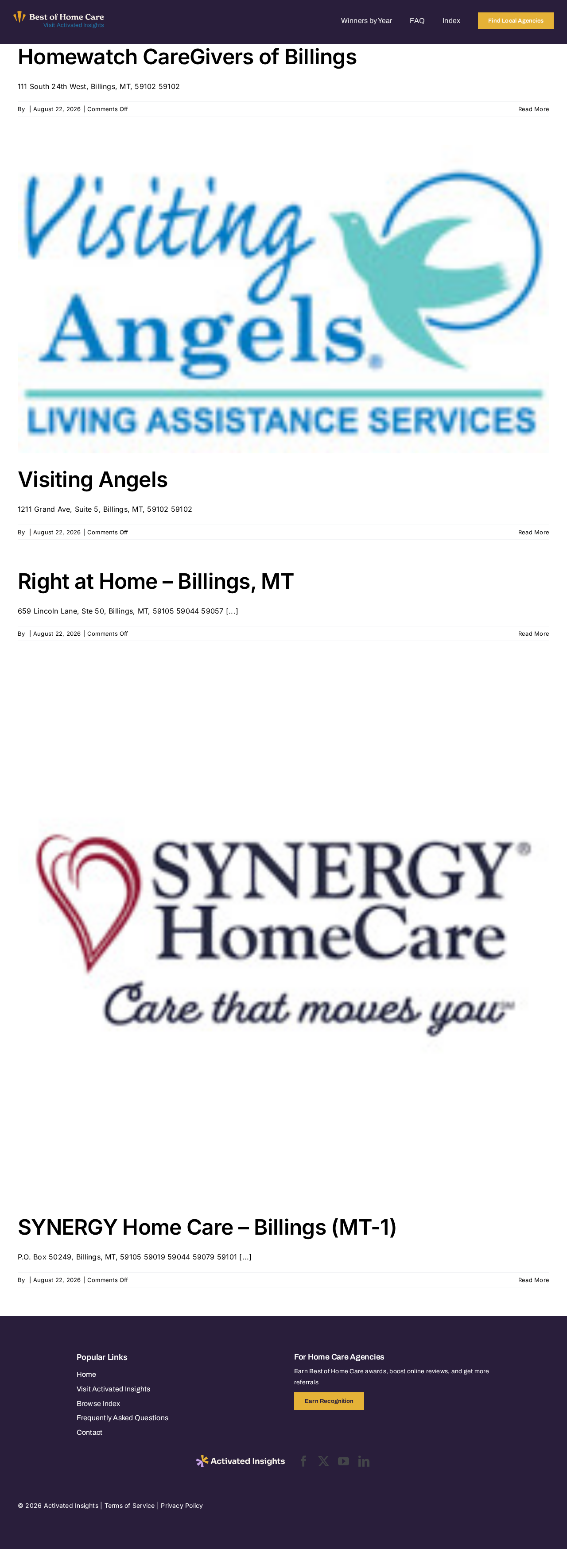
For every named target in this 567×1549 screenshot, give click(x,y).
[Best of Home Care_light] (58, 14)
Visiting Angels (92, 479)
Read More (533, 108)
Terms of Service (130, 1505)
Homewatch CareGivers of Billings (187, 56)
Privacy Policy (182, 1505)
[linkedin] (363, 1461)
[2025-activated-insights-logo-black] (240, 1458)
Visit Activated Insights (73, 25)
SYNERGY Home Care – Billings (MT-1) (207, 1227)
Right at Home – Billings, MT (156, 581)
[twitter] (323, 1461)
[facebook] (303, 1461)
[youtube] (343, 1461)
